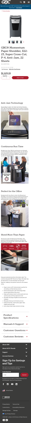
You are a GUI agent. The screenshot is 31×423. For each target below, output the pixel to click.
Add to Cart (20, 77)
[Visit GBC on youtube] (13, 384)
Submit (24, 374)
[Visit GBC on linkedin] (18, 384)
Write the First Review (14, 69)
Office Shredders (6, 11)
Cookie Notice (6, 407)
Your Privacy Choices (10, 413)
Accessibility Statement (19, 407)
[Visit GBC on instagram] (9, 384)
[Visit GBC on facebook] (4, 384)
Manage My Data (6, 410)
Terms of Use (16, 404)
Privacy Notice (17, 380)
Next (23, 42)
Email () (6, 371)
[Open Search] (20, 2)
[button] (28, 2)
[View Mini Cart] (24, 2)
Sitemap (15, 410)
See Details (19, 7)
